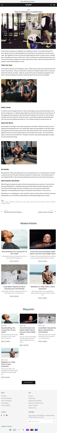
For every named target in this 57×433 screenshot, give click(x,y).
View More (28, 382)
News (28, 9)
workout (8, 203)
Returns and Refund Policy (35, 403)
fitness (21, 202)
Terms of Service (33, 405)
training (3, 203)
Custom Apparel (5, 405)
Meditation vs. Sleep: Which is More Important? (43, 288)
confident (17, 202)
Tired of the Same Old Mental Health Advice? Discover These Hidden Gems (43, 253)
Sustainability (5, 403)
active (2, 202)
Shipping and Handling (34, 400)
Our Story (4, 396)
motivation (47, 202)
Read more (14, 261)
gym (25, 202)
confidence (11, 202)
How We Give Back (6, 398)
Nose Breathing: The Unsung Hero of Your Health (14, 253)
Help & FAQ (31, 398)
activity (6, 202)
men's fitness (33, 202)
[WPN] (28, 4)
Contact (30, 396)
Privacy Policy (32, 408)
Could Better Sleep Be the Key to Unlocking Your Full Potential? (14, 288)
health (28, 202)
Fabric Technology (6, 400)
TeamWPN (52, 202)
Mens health (40, 202)
